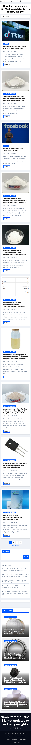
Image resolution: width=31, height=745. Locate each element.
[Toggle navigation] (2, 9)
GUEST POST (16, 742)
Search (6, 552)
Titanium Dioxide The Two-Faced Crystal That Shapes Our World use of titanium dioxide (15, 569)
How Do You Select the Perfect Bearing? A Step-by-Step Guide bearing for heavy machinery (15, 575)
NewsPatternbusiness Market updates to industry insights (15, 9)
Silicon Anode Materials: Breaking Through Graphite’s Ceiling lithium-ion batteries (14, 581)
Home (10, 736)
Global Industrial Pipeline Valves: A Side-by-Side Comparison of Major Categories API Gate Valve (15, 593)
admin (5, 51)
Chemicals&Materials (9, 93)
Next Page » (15, 545)
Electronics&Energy (12, 739)
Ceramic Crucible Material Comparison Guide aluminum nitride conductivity (15, 586)
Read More (7, 64)
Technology (22, 739)
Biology (6, 43)
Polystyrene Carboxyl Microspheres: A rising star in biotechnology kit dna (13, 517)
